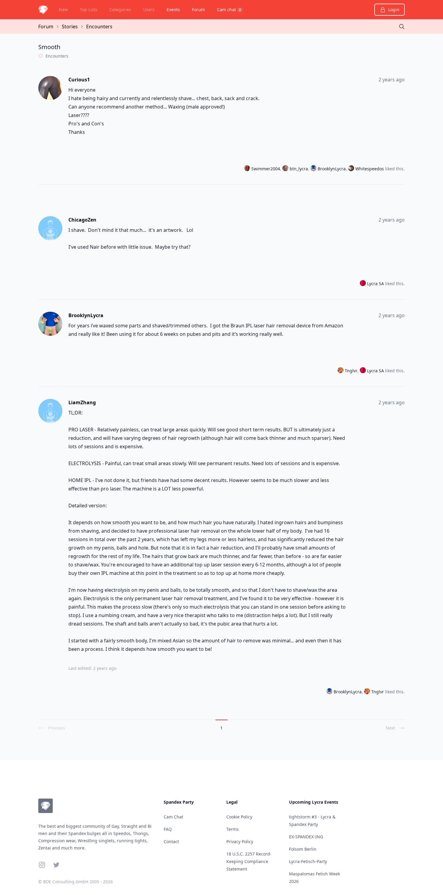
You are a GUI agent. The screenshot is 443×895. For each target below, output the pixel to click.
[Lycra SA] (363, 283)
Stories (70, 26)
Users (149, 9)
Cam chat (229, 9)
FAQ (168, 829)
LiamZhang (82, 402)
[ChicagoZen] (51, 228)
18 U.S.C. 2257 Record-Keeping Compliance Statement (249, 861)
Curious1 (79, 79)
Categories (120, 9)
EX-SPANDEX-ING (306, 837)
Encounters (99, 26)
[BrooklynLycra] (314, 168)
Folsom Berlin (302, 849)
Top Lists (88, 9)
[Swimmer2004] (247, 168)
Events (173, 9)
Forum (198, 9)
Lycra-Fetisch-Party (308, 861)
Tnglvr (351, 370)
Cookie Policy (239, 817)
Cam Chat (173, 817)
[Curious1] (51, 88)
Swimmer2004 (265, 169)
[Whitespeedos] (351, 168)
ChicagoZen (82, 219)
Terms (232, 829)
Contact (171, 841)
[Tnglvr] (341, 370)
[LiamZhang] (51, 411)
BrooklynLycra (332, 169)
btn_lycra (299, 169)
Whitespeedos (369, 169)
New (63, 9)
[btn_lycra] (286, 168)
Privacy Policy (239, 841)
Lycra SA (375, 283)
